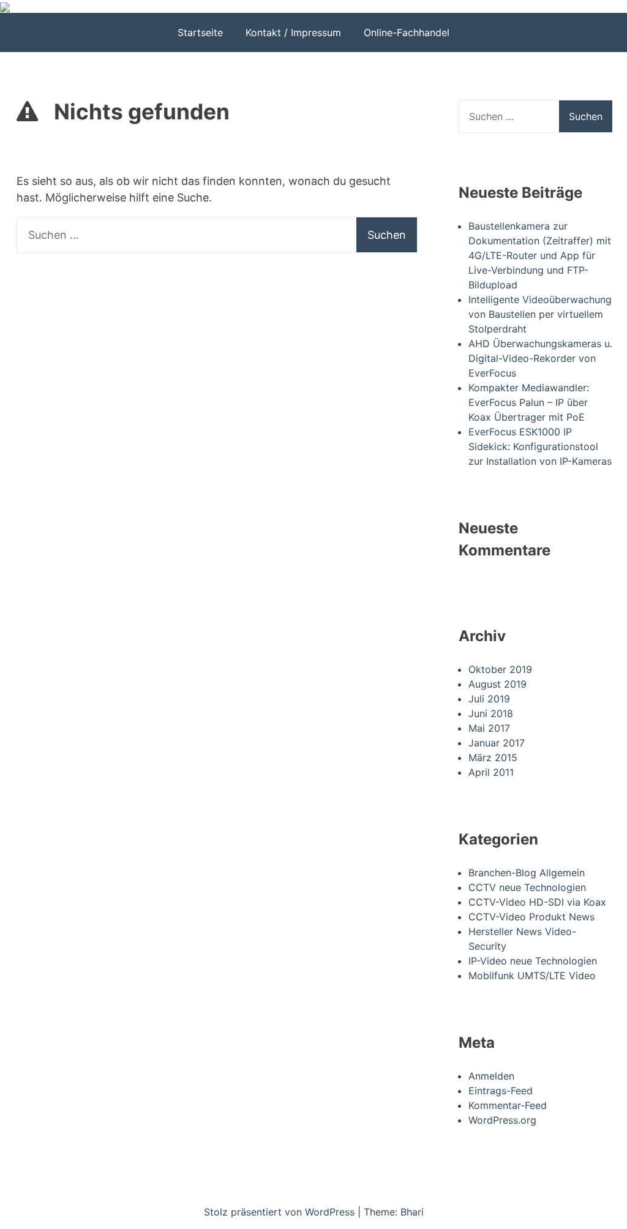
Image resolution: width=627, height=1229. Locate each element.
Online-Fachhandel (406, 32)
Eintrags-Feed (500, 1090)
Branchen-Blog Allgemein (526, 872)
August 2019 (497, 684)
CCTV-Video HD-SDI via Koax (537, 902)
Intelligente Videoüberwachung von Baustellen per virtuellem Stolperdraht (540, 314)
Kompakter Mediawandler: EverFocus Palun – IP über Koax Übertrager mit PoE (528, 402)
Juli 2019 (489, 699)
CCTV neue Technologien (527, 887)
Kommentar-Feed (507, 1105)
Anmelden (491, 1076)
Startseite (200, 32)
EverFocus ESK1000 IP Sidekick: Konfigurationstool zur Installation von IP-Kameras (540, 446)
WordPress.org (502, 1120)
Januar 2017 (496, 743)
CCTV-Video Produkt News (531, 917)
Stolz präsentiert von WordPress (281, 1212)
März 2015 (492, 757)
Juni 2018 (490, 713)
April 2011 (491, 772)
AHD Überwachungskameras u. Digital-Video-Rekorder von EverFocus (540, 358)
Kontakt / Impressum (293, 32)
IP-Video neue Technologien (532, 961)
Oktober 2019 (500, 669)
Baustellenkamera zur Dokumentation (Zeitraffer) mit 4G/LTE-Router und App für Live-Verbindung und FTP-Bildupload (539, 255)
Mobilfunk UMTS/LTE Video (532, 975)
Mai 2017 (489, 728)
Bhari (412, 1212)
